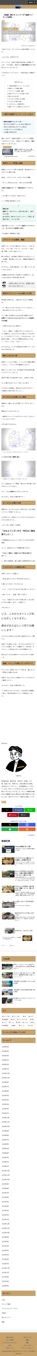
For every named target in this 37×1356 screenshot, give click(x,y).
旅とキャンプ (27, 1337)
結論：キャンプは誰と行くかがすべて (19, 107)
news (9, 1345)
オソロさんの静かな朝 (15, 101)
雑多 (4, 802)
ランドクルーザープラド (10, 1343)
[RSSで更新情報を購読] (27, 829)
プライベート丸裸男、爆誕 (16, 91)
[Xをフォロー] (9, 825)
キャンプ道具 (9, 1340)
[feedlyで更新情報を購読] (9, 829)
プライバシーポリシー (27, 1348)
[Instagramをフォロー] (27, 825)
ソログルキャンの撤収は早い (17, 104)
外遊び (27, 1340)
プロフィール (9, 1348)
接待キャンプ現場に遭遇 (15, 88)
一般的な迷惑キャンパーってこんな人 (19, 86)
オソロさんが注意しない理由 (17, 99)
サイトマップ (27, 1345)
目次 (16, 82)
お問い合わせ (9, 1337)
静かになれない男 (14, 96)
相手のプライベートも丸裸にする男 (19, 94)
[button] (24, 815)
